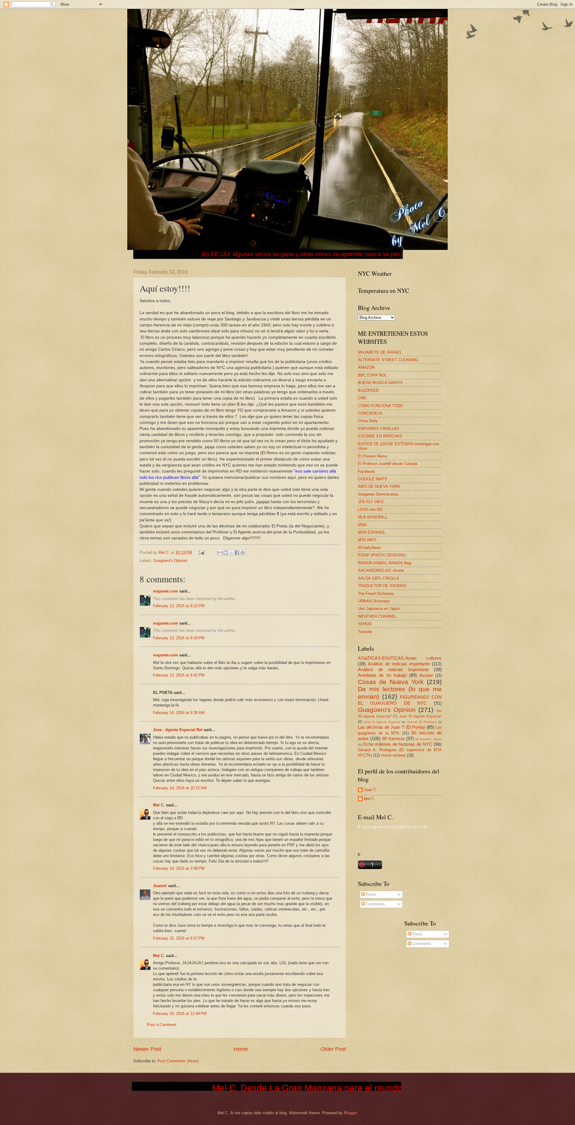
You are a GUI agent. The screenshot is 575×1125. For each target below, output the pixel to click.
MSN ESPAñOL (371, 532)
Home (241, 1049)
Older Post (333, 1049)
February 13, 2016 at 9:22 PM (179, 606)
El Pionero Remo (372, 456)
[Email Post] (201, 552)
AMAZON (366, 367)
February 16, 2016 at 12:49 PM (180, 1013)
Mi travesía (393, 738)
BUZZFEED (368, 390)
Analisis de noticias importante (399, 663)
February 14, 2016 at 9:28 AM (179, 712)
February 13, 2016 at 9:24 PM (179, 638)
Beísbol (426, 675)
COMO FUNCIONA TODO (380, 406)
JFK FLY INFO (371, 502)
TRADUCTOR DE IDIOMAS (382, 586)
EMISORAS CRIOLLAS (378, 428)
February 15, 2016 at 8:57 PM (179, 938)
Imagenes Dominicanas (378, 494)
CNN (362, 398)
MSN (362, 525)
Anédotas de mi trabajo (382, 675)
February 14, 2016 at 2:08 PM (179, 868)
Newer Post (147, 1049)
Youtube (365, 631)
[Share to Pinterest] (243, 553)
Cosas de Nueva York (391, 681)
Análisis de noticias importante (393, 669)
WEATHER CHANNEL (377, 616)
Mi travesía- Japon (428, 739)
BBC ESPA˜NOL (372, 375)
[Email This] (220, 553)
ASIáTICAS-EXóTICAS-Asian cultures (400, 658)
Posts (370, 894)
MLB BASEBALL (373, 517)
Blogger (350, 1113)
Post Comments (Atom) (178, 1061)
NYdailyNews (369, 547)
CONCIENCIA (370, 413)
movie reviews (393, 755)
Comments (375, 904)
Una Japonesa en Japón (379, 608)
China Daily (368, 420)
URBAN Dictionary (374, 601)
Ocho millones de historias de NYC (397, 744)
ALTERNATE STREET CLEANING (388, 360)
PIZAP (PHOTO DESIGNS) (382, 555)
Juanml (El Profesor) (421, 722)
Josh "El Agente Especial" (420, 716)
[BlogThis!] (226, 553)
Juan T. (370, 790)
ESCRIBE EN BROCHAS (380, 436)
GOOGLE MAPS (372, 479)
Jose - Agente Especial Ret (177, 730)
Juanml (160, 886)
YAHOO (365, 624)
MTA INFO (367, 540)
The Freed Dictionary (376, 593)
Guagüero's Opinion (170, 560)
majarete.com (165, 591)
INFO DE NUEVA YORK (379, 486)
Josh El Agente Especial (382, 722)
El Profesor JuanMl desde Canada (387, 463)
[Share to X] (231, 553)
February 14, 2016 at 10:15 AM (180, 788)
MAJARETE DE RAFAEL (380, 352)
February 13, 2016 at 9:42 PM (179, 675)
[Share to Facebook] (237, 553)
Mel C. (164, 552)
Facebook (366, 471)
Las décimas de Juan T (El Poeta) (391, 727)
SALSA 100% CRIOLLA (378, 578)
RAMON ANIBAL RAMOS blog (384, 563)
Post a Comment (161, 1024)
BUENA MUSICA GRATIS (380, 382)
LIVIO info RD (370, 509)
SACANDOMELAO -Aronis (381, 570)
